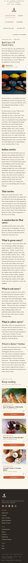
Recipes (20, 15)
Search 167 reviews (20, 34)
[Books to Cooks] (14, 10)
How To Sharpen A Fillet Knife (13, 407)
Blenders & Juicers (6, 523)
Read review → (14, 414)
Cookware (19, 22)
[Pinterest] (12, 506)
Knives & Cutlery (8, 28)
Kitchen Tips (21, 28)
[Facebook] (3, 506)
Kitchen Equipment (6, 520)
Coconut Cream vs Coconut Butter (12, 469)
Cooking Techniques (7, 539)
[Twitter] (15, 506)
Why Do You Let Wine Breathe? (13, 437)
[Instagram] (6, 506)
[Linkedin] (9, 506)
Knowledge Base (10, 15)
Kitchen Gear (9, 22)
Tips (3, 546)
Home (3, 548)
